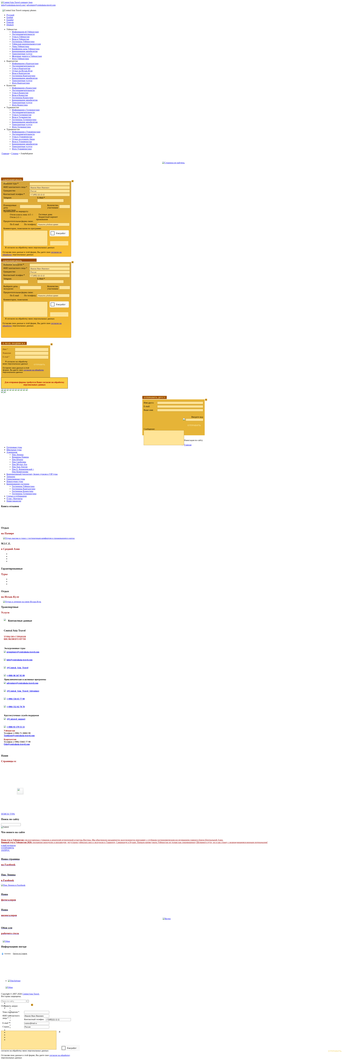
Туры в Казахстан (20, 93)
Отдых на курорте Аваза (23, 139)
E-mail (6, 357)
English (10, 17)
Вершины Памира (20, 457)
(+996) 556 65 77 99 (16, 699)
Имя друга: (149, 403)
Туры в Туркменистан (22, 137)
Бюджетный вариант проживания (47, 218)
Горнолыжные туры (16, 479)
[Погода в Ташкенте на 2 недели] (20, 954)
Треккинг (11, 476)
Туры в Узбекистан (21, 37)
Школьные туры (14, 450)
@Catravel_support (16, 719)
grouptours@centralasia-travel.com (23, 652)
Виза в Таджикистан (21, 117)
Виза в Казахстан (20, 95)
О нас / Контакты (15, 498)
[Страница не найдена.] (173, 163)
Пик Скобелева (19, 462)
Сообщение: (149, 429)
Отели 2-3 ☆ (16, 217)
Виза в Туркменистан (22, 141)
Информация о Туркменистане (26, 132)
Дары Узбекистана (20, 46)
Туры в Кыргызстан (21, 68)
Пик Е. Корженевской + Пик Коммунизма (23, 470)
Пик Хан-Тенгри (20, 467)
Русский (10, 15)
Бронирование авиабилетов (25, 51)
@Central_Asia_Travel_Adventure (23, 691)
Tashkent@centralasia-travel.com (19, 735)
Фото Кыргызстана (21, 83)
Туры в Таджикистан (21, 115)
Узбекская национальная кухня (26, 44)
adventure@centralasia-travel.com (41, 5)
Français (10, 22)
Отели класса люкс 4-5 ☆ (21, 214)
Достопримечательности (23, 34)
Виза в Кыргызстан (21, 73)
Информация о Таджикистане (26, 110)
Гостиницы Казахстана (22, 97)
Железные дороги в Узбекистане (27, 56)
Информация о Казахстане (24, 88)
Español (10, 20)
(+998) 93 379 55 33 (16, 727)
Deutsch (10, 25)
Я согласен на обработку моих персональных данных (29, 247)
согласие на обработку (33, 370)
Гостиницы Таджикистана (24, 119)
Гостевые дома (45, 214)
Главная (5, 153)
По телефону (30, 224)
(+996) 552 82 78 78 (16, 707)
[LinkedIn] (21, 390)
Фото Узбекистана (20, 58)
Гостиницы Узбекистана (23, 41)
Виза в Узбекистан (20, 39)
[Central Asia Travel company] (17, 2)
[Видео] (167, 919)
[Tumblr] (24, 390)
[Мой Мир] (8, 390)
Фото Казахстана (20, 105)
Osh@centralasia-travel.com (17, 744)
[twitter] (13, 390)
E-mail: (147, 406)
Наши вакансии (14, 501)
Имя (5, 349)
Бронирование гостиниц (18, 484)
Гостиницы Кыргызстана (23, 76)
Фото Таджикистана (21, 127)
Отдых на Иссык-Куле (22, 71)
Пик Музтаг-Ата (19, 464)
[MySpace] (26, 390)
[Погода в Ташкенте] (14, 952)
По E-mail (14, 224)
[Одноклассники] (10, 390)
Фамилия (7, 353)
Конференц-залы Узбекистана (25, 49)
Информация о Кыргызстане (25, 63)
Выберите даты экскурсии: (10, 287)
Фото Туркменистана (22, 149)
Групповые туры (14, 447)
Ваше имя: (148, 410)
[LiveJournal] (16, 390)
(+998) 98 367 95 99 (16, 675)
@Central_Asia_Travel (17, 668)
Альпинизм (12, 452)
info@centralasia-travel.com (13, 5)
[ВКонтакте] (5, 390)
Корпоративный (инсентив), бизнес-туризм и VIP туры (32, 474)
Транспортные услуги (22, 54)
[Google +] (18, 390)
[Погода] (6, 953)
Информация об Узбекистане (25, 32)
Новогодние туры (15, 481)
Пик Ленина (17, 454)
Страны (14, 153)
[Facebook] (2, 390)
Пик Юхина (17, 459)
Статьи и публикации (17, 496)
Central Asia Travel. (30, 994)
